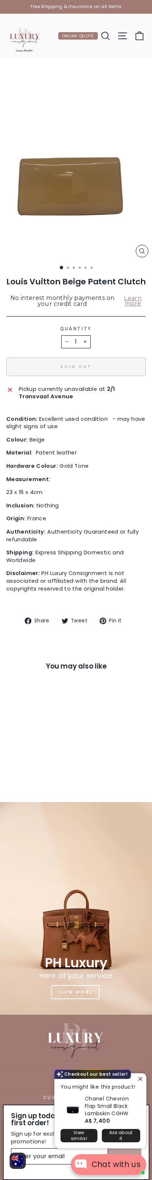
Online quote (78, 36)
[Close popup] (139, 1080)
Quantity (75, 329)
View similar (79, 1135)
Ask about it (121, 1135)
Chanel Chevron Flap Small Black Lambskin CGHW (107, 1106)
